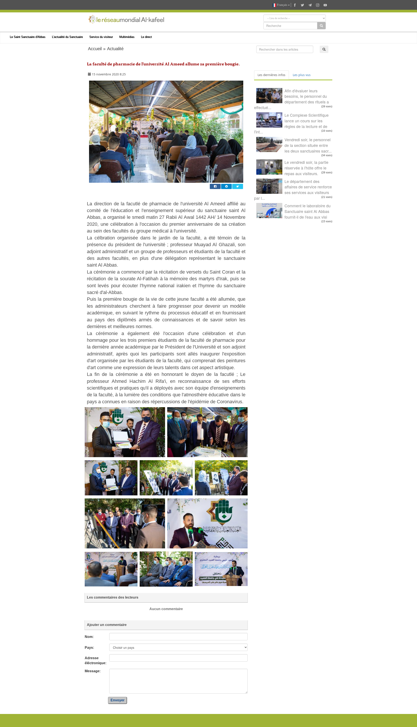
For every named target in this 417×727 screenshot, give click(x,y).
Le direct (146, 37)
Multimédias (126, 37)
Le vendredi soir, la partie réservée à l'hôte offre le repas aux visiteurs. (306, 167)
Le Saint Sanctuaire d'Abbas (27, 37)
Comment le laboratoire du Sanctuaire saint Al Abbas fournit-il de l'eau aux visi (308, 211)
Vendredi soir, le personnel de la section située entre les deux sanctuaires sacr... (308, 145)
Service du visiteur (101, 37)
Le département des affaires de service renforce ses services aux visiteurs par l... (293, 189)
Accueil (95, 49)
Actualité (115, 49)
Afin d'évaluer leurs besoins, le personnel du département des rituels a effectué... (291, 99)
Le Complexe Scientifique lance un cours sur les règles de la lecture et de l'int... (291, 123)
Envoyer (117, 700)
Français (282, 5)
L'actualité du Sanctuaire (67, 37)
